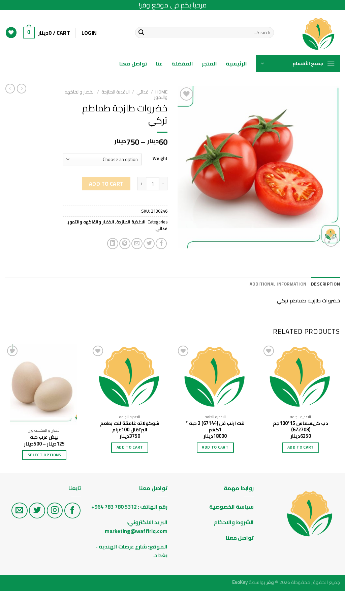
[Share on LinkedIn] (112, 243)
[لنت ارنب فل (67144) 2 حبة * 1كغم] (215, 377)
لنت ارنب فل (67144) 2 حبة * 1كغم (215, 426)
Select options (44, 455)
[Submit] (141, 32)
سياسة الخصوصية (231, 507)
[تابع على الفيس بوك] (72, 511)
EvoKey (240, 582)
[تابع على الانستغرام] (55, 511)
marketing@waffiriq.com (136, 531)
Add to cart (106, 184)
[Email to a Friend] (137, 243)
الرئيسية (236, 63)
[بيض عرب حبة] (44, 384)
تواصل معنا (133, 63)
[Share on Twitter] (149, 243)
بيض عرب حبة (44, 437)
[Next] (5, 408)
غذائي (142, 91)
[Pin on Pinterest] (124, 243)
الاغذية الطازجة (115, 91)
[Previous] (340, 408)
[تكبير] (331, 240)
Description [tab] (325, 284)
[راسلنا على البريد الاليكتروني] (19, 511)
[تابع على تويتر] (37, 511)
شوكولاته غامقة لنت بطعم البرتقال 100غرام (129, 426)
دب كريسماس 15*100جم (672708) (300, 426)
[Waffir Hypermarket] (312, 32)
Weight (160, 158)
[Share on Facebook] (161, 243)
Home (161, 91)
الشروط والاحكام (233, 522)
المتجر (209, 63)
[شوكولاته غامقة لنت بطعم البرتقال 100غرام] (129, 377)
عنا (159, 63)
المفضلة (182, 63)
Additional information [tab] (278, 284)
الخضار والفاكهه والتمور (91, 222)
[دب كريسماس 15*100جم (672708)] (300, 377)
